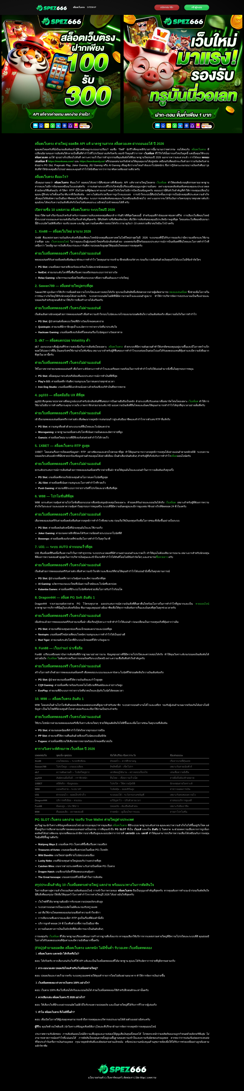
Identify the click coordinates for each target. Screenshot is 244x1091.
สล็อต (174, 455)
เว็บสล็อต (161, 182)
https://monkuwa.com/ (61, 161)
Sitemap (91, 7)
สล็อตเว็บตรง (79, 7)
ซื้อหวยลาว (162, 557)
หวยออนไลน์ (202, 603)
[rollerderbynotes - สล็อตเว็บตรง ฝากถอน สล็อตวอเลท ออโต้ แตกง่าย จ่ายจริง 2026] (51, 7)
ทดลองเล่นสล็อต (178, 292)
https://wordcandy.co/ (92, 161)
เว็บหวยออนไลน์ (60, 241)
